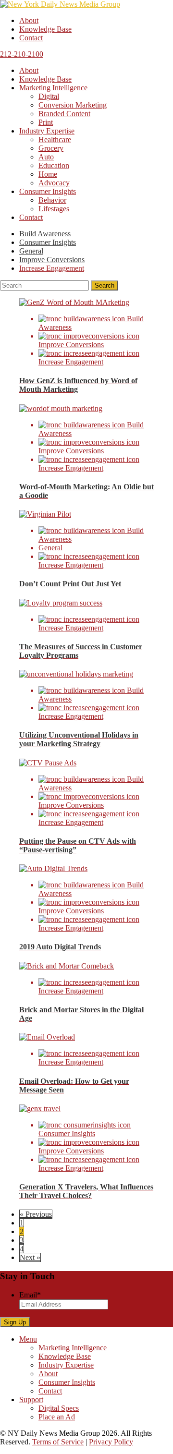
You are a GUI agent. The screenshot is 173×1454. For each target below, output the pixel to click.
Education (53, 165)
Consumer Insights (47, 191)
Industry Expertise (46, 131)
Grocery (50, 148)
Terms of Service (58, 1442)
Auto (46, 157)
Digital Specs (58, 1408)
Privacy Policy (111, 1442)
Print (45, 122)
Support (31, 1399)
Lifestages (53, 209)
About (28, 20)
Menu (28, 1339)
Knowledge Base (45, 29)
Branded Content (64, 113)
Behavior (52, 200)
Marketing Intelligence (53, 88)
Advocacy (54, 183)
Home (47, 174)
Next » (30, 1257)
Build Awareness (45, 234)
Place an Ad (56, 1417)
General (31, 251)
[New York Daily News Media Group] (60, 4)
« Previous (36, 1214)
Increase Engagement (51, 268)
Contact (31, 38)
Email (30, 1295)
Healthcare (54, 139)
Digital (48, 96)
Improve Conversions (52, 259)
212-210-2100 (21, 54)
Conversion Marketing (72, 105)
